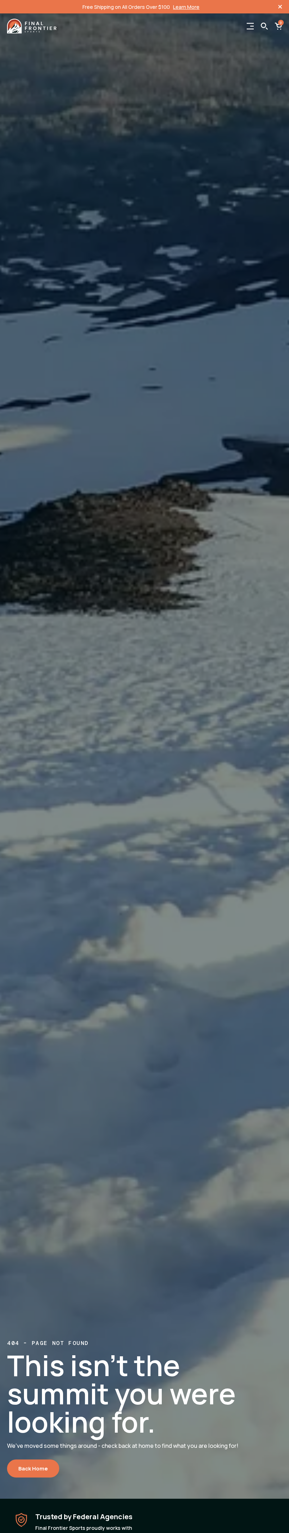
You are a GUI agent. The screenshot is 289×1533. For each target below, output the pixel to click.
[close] (280, 6)
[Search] (264, 26)
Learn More (186, 7)
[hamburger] (250, 26)
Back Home (33, 1468)
